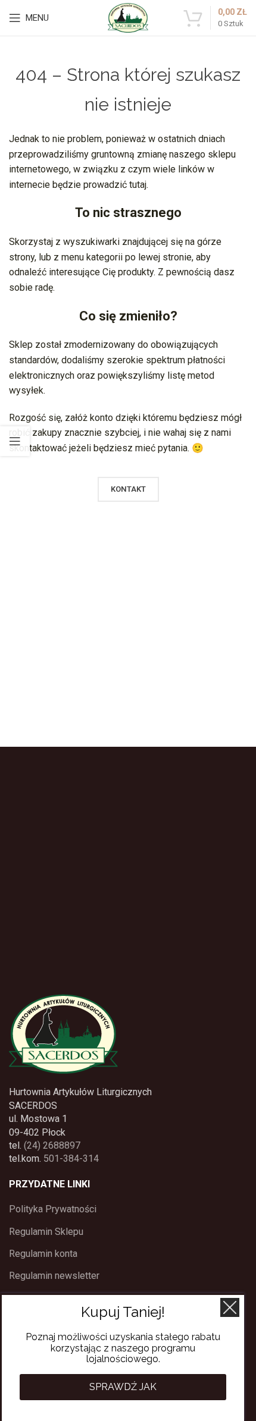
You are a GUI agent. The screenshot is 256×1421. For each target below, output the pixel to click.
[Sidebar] (15, 441)
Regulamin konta (43, 1253)
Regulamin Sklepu (46, 1231)
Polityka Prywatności (52, 1209)
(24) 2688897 (52, 1145)
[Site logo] (128, 17)
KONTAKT (128, 489)
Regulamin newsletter (54, 1275)
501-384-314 (71, 1158)
